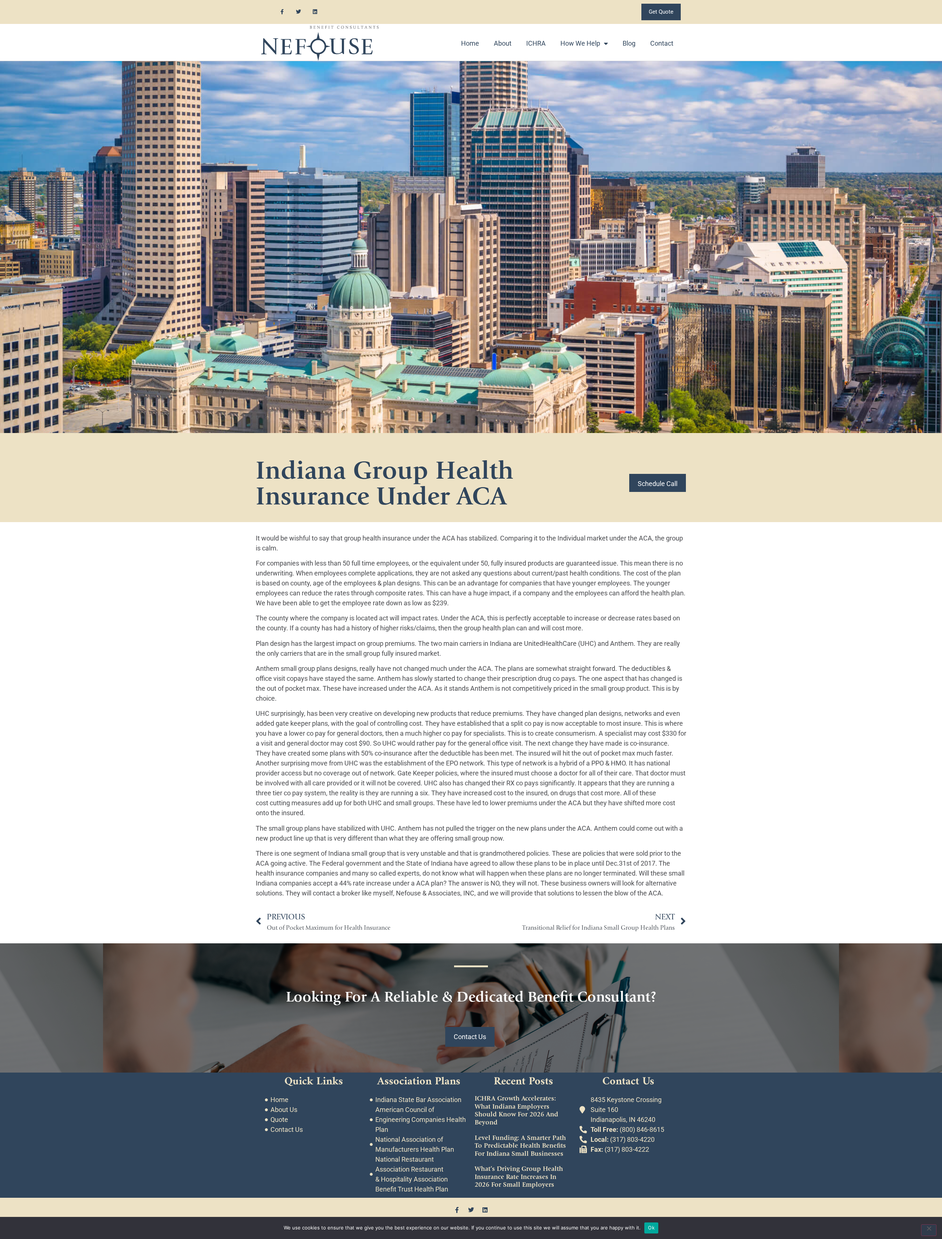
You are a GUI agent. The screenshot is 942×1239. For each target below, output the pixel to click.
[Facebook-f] (282, 12)
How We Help (580, 43)
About (502, 43)
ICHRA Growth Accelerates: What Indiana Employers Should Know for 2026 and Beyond (516, 1110)
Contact (661, 43)
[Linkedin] (315, 12)
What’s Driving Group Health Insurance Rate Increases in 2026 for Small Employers (519, 1177)
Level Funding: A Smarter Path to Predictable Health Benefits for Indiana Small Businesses (520, 1146)
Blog (629, 43)
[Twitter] (298, 12)
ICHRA (536, 43)
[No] (928, 1230)
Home (470, 43)
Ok (651, 1228)
